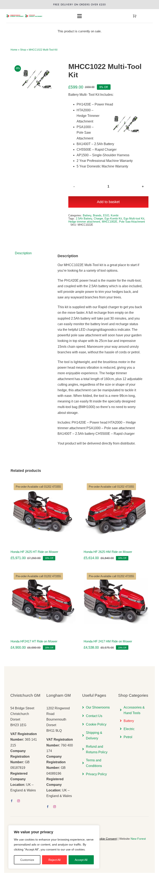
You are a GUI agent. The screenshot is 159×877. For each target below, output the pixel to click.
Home (14, 49)
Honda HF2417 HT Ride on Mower (34, 641)
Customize (27, 859)
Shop (23, 49)
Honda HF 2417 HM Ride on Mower (108, 641)
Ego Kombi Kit (113, 218)
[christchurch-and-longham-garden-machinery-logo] (24, 14)
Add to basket (108, 202)
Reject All (54, 859)
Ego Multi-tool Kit (134, 218)
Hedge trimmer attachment (84, 221)
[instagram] (18, 800)
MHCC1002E (109, 221)
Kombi (114, 215)
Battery (87, 215)
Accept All (81, 859)
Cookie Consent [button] (106, 838)
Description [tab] (23, 253)
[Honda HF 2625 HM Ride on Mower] (116, 511)
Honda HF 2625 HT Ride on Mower (34, 552)
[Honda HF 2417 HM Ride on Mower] (116, 601)
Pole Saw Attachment (132, 221)
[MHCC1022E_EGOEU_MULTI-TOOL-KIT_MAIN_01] (36, 78)
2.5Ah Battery (84, 218)
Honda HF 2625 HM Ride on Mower (108, 552)
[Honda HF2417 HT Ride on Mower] (43, 601)
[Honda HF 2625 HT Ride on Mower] (43, 511)
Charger (98, 218)
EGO (106, 215)
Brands (97, 215)
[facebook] (11, 800)
